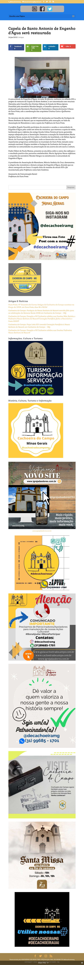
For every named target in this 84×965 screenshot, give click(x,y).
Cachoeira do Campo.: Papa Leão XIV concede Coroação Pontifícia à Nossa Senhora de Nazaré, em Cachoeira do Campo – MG (39, 325)
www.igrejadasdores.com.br (42, 531)
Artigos (21, 37)
